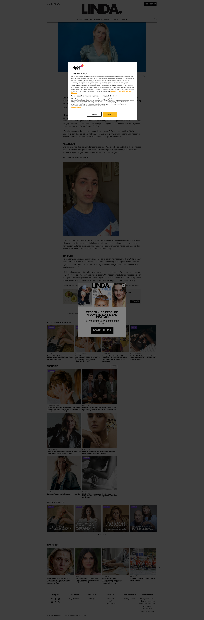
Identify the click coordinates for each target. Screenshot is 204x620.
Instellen (94, 114)
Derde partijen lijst (76, 107)
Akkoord (110, 114)
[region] (102, 91)
